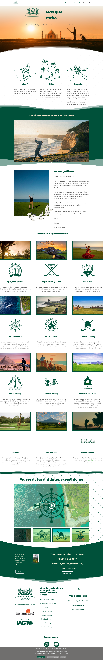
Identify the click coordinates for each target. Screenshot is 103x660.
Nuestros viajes (78, 2)
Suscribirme (67, 573)
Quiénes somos (69, 2)
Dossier (19, 572)
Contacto (85, 2)
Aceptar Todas (41, 657)
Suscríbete (90, 460)
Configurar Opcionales (52, 657)
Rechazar (63, 657)
